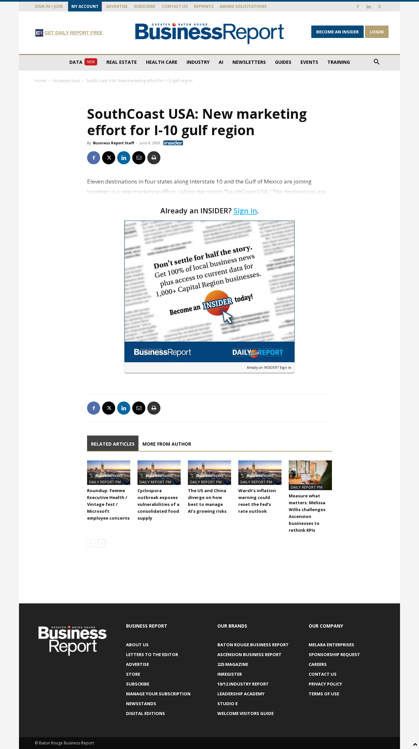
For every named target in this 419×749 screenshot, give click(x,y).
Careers (318, 664)
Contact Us (175, 6)
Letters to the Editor (152, 654)
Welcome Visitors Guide (245, 713)
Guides (283, 62)
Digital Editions (145, 713)
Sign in (245, 210)
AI (221, 62)
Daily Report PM (105, 481)
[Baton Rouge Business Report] (209, 33)
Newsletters (249, 62)
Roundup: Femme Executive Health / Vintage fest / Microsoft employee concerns (108, 504)
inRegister (229, 674)
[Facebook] (358, 6)
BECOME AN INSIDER (337, 32)
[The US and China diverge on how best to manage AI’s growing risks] (209, 472)
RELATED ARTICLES (113, 444)
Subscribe (144, 6)
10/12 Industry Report (243, 684)
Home (40, 80)
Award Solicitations (243, 6)
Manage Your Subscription (158, 694)
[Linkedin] (368, 6)
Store (133, 674)
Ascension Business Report (249, 654)
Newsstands (141, 703)
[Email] (138, 157)
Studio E (227, 703)
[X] (379, 6)
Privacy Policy (325, 684)
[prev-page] (91, 543)
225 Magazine (232, 664)
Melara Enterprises (331, 645)
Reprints (203, 6)
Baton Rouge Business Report (253, 645)
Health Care (161, 62)
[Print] (153, 157)
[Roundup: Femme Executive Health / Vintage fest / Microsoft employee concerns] (108, 472)
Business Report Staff (113, 142)
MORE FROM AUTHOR (166, 444)
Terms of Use (324, 694)
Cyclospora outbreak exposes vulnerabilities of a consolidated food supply (158, 504)
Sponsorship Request (334, 654)
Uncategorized (66, 80)
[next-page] (102, 543)
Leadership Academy (240, 694)
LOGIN (377, 32)
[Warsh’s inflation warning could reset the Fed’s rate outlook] (260, 472)
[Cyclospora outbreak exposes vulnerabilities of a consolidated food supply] (159, 472)
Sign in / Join (49, 6)
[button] (376, 63)
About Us (137, 645)
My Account (85, 6)
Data (82, 62)
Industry (198, 62)
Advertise (117, 6)
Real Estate (121, 62)
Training (338, 62)
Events (309, 62)
